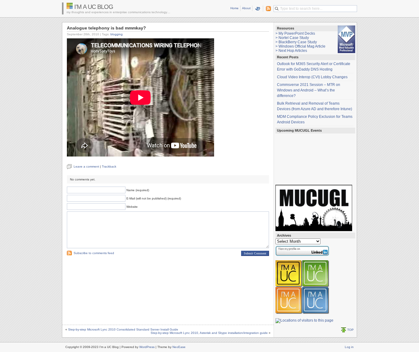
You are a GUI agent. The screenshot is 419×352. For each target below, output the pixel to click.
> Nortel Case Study (292, 38)
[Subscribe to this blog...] (267, 9)
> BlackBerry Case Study (296, 42)
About (246, 8)
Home (234, 8)
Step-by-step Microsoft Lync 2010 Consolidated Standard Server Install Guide (123, 329)
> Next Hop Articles (291, 50)
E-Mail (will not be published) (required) (153, 198)
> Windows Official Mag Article (300, 46)
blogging (116, 34)
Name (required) (137, 190)
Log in (349, 347)
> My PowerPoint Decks (295, 33)
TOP (350, 329)
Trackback (109, 166)
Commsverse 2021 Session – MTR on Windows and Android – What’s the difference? (308, 90)
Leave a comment (86, 166)
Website (132, 206)
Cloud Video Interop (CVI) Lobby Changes (312, 77)
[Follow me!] (257, 9)
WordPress (147, 347)
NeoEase (179, 347)
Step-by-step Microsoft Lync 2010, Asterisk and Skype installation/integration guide (209, 333)
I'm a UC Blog (93, 6)
